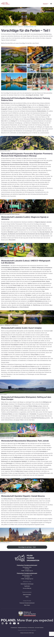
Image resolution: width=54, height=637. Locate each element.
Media (27, 596)
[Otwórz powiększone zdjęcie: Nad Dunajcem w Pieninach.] (46, 68)
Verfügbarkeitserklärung (22, 627)
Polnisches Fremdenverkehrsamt (27, 603)
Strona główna (6, 26)
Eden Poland (27, 605)
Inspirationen (20, 26)
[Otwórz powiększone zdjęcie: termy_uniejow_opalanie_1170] (33, 68)
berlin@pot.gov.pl (29, 578)
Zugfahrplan (27, 586)
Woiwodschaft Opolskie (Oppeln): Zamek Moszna (23, 496)
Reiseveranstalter (27, 594)
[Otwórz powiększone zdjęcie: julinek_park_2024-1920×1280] (40, 81)
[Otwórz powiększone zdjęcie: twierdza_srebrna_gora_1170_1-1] (14, 55)
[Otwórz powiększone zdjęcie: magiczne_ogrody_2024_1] (7, 68)
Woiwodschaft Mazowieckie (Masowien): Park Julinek (25, 441)
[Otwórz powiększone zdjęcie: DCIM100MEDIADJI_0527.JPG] (40, 55)
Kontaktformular (14, 627)
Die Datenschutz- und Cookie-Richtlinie (35, 627)
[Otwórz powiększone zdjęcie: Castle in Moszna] (14, 81)
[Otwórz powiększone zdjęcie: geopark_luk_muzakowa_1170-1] (20, 68)
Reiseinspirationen (13, 26)
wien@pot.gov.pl (29, 570)
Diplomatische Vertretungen (27, 583)
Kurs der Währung (27, 588)
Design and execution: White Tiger (27, 632)
